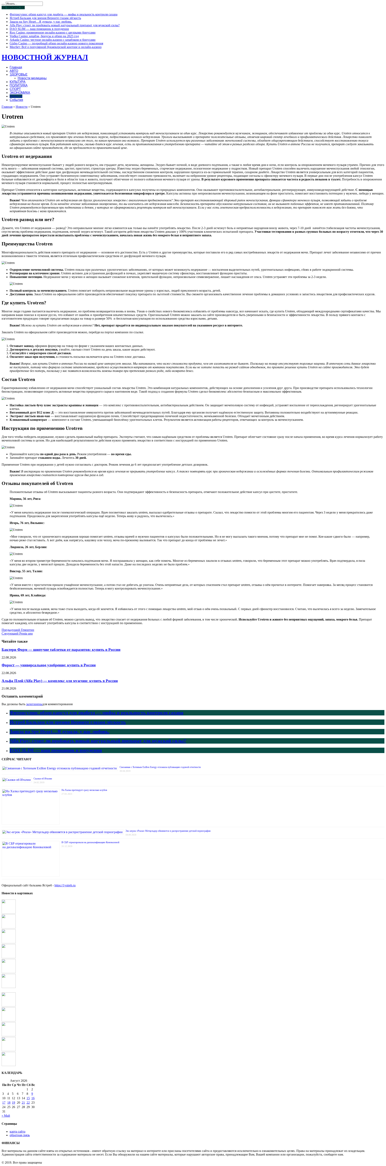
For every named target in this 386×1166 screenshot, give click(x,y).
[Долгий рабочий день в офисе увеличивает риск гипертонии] (9, 927)
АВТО (14, 71)
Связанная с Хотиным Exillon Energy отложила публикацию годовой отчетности (160, 767)
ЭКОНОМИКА (20, 92)
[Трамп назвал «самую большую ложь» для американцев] (9, 942)
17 (3, 1102)
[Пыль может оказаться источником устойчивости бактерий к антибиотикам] (9, 1035)
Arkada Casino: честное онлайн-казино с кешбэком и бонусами (52, 39)
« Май (6, 1115)
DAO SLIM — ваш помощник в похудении (39, 29)
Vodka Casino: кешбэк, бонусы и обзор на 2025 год (44, 36)
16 (33, 1098)
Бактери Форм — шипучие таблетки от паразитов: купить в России (61, 649)
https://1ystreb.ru (65, 885)
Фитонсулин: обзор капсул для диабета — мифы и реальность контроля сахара (63, 14)
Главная (16, 67)
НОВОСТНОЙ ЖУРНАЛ (45, 57)
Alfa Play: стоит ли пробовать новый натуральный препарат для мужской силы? (65, 25)
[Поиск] (3, 4)
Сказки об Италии (43, 778)
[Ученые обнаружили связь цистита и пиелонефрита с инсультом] (9, 1065)
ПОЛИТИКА (19, 85)
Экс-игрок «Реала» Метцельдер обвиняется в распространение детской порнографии (167, 830)
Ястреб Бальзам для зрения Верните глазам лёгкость (45, 18)
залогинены (34, 704)
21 (23, 1102)
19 (13, 1102)
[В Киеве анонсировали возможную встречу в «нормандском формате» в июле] (9, 987)
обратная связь (20, 1135)
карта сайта (17, 1131)
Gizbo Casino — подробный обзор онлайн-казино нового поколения (56, 43)
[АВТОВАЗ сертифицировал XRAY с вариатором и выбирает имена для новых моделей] (9, 972)
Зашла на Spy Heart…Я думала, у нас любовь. (41, 21)
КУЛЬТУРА (18, 81)
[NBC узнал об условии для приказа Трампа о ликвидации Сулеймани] (9, 1005)
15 (28, 1098)
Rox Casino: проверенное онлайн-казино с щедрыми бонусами (52, 32)
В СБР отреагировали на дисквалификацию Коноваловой (90, 842)
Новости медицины (32, 78)
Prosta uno (17, 633)
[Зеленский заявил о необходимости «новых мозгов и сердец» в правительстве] (9, 912)
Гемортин (18, 630)
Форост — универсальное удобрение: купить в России (49, 665)
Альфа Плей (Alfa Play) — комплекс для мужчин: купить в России (60, 681)
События (16, 100)
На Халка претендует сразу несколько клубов (84, 790)
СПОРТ (15, 89)
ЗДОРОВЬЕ (19, 74)
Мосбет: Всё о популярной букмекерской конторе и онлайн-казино (56, 47)
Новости (16, 96)
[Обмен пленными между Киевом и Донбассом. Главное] (9, 1020)
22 (28, 1102)
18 (8, 1102)
